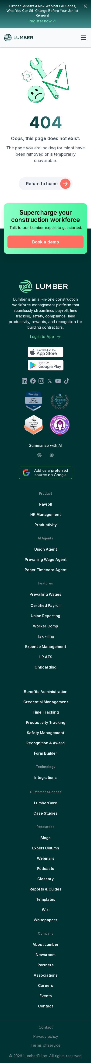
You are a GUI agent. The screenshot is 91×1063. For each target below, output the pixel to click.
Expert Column (45, 848)
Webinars (45, 858)
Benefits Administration (45, 691)
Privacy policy (45, 1036)
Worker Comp (45, 626)
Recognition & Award (45, 743)
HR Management (45, 514)
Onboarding (45, 667)
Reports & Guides (45, 889)
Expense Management (45, 646)
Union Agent (45, 549)
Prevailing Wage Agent (45, 559)
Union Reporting (45, 615)
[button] (82, 37)
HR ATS (45, 657)
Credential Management (45, 702)
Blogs (45, 837)
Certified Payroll (45, 605)
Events (45, 995)
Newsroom (46, 954)
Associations (46, 975)
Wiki (45, 909)
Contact (45, 1006)
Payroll (45, 504)
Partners (46, 965)
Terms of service (45, 1045)
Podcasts (45, 868)
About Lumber (45, 944)
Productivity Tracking (45, 722)
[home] (20, 38)
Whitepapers (45, 920)
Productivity (46, 524)
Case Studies (45, 813)
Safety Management (45, 732)
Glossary (45, 878)
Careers (45, 985)
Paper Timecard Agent (45, 569)
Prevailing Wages (45, 594)
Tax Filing (45, 636)
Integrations (45, 777)
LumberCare (45, 803)
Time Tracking (45, 712)
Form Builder (45, 753)
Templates (45, 899)
